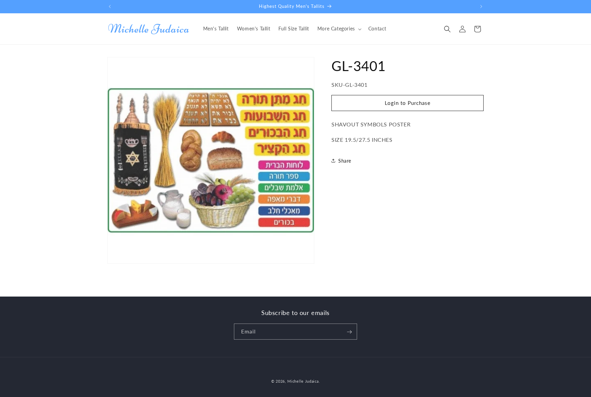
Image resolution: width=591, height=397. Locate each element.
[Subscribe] (349, 332)
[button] (338, 29)
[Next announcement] (481, 6)
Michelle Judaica (302, 381)
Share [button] (344, 161)
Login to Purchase (408, 103)
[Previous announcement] (109, 6)
